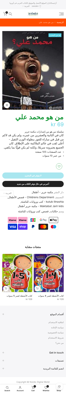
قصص (45, 211)
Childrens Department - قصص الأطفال (31, 197)
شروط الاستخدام (56, 337)
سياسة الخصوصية (56, 332)
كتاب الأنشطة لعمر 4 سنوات (51, 295)
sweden (35, 6)
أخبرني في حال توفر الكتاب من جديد (33, 184)
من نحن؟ (59, 343)
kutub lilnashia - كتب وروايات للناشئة (42, 201)
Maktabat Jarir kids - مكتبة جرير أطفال (41, 206)
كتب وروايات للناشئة (29, 211)
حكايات (54, 211)
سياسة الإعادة (57, 327)
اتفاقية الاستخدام (56, 322)
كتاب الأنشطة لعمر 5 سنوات (19, 295)
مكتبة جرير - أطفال (42, 192)
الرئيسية (60, 22)
